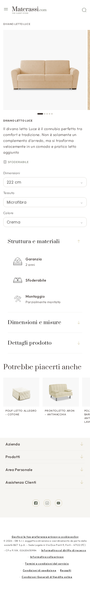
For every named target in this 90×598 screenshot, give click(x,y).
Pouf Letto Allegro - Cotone (21, 412)
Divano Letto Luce (16, 24)
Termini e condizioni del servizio (47, 563)
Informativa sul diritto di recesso (63, 550)
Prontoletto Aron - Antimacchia (60, 412)
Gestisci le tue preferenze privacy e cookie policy (45, 536)
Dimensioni (11, 173)
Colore (8, 213)
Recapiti (65, 570)
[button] (6, 9)
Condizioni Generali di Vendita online (47, 577)
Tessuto (9, 193)
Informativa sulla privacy (47, 556)
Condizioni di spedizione (39, 570)
